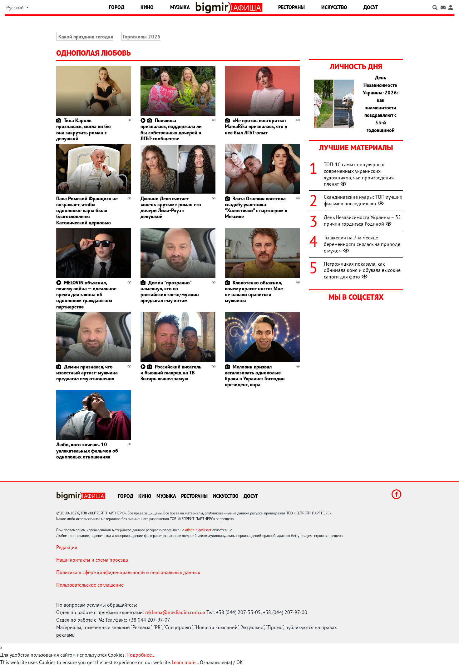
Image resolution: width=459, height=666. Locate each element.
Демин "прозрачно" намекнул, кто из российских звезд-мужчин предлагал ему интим (170, 291)
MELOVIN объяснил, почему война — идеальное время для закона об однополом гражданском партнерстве (86, 294)
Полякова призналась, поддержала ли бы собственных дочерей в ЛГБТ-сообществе (171, 129)
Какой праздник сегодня (85, 36)
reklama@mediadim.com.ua (175, 612)
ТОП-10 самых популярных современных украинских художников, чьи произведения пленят (359, 174)
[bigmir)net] (213, 8)
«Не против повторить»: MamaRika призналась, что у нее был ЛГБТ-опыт (256, 126)
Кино (147, 7)
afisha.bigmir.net (198, 530)
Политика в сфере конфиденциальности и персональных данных (128, 572)
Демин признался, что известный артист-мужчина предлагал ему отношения (87, 372)
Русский (15, 7)
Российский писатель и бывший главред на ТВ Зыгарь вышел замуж (171, 372)
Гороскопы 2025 (141, 36)
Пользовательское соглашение (90, 585)
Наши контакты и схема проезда (92, 560)
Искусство (334, 7)
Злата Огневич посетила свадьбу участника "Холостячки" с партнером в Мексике (256, 207)
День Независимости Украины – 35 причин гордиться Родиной (362, 220)
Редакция (66, 547)
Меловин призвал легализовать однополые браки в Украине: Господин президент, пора (255, 375)
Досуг (370, 7)
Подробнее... (140, 655)
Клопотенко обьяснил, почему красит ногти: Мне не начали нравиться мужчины (254, 291)
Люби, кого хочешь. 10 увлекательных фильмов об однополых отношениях (87, 450)
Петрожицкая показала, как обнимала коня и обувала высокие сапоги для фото (362, 270)
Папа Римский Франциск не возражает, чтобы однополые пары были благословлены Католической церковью (87, 210)
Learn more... (185, 662)
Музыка (180, 7)
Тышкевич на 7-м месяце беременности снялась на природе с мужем (362, 244)
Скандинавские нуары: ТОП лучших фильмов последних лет (363, 200)
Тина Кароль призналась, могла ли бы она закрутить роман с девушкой (83, 129)
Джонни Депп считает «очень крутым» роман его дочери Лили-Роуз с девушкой (171, 207)
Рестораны (291, 7)
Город (116, 7)
